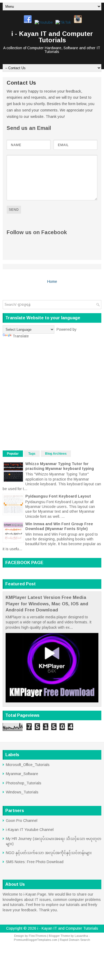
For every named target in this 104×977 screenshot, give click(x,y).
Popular (13, 454)
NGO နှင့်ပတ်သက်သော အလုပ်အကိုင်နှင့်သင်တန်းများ (49, 853)
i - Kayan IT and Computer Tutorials (52, 37)
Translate (21, 336)
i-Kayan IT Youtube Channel (30, 829)
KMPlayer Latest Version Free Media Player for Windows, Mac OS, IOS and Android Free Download (47, 603)
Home (52, 281)
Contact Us (21, 83)
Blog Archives (56, 454)
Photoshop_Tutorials (23, 783)
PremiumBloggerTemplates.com (35, 939)
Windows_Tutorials (22, 792)
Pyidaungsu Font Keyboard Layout (58, 496)
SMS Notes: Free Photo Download (34, 862)
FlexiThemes (37, 935)
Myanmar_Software (22, 774)
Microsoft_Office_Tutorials (28, 765)
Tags (31, 454)
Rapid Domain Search (75, 939)
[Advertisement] (52, 394)
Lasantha (81, 935)
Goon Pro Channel (21, 820)
